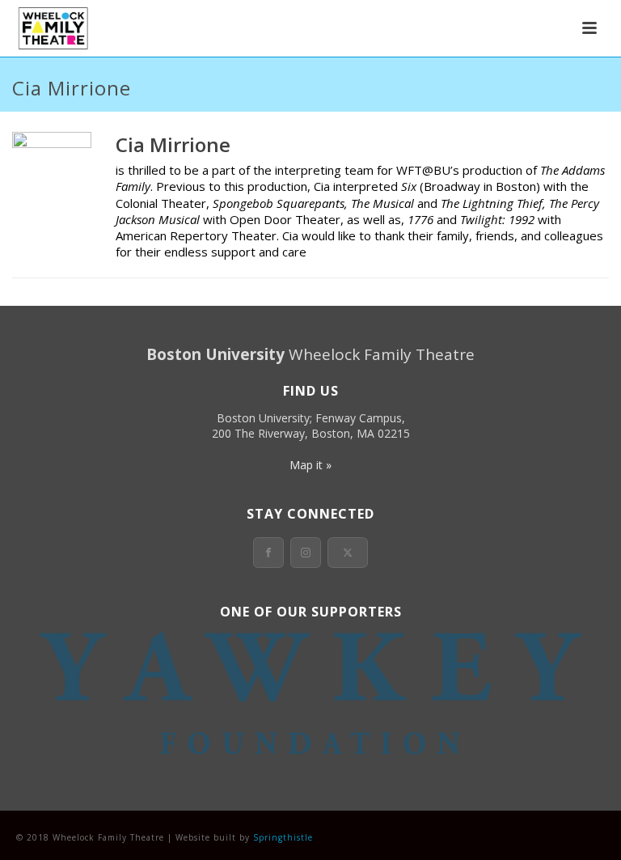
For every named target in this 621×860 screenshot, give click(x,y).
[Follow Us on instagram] (305, 552)
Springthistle (283, 837)
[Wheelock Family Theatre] (51, 28)
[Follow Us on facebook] (268, 552)
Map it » (310, 464)
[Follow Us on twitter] (347, 552)
